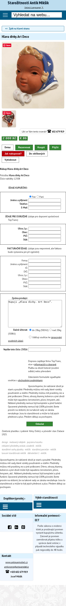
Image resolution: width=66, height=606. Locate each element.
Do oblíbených (37, 153)
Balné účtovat (20, 329)
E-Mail (24, 207)
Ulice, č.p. (22, 228)
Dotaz (8, 147)
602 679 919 (57, 131)
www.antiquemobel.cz (16, 562)
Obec (24, 232)
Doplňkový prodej (14, 498)
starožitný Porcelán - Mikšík (44, 449)
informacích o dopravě (45, 364)
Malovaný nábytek (18, 442)
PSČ (25, 235)
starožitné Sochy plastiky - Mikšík (16, 449)
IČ (26, 267)
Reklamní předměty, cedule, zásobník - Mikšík (21, 445)
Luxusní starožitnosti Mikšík (14, 453)
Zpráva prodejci (19, 298)
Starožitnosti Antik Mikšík (28, 2)
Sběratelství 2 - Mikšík (36, 453)
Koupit (41, 147)
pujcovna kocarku (34, 442)
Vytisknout (10, 159)
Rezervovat (24, 147)
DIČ (25, 271)
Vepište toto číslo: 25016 (15, 349)
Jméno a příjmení (18, 264)
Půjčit (55, 147)
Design (5, 442)
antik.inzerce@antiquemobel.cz (16, 566)
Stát (25, 239)
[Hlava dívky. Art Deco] (33, 107)
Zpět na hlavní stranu (19, 28)
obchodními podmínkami (30, 380)
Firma (24, 260)
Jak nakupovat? (13, 153)
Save (8, 45)
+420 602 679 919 (19, 571)
